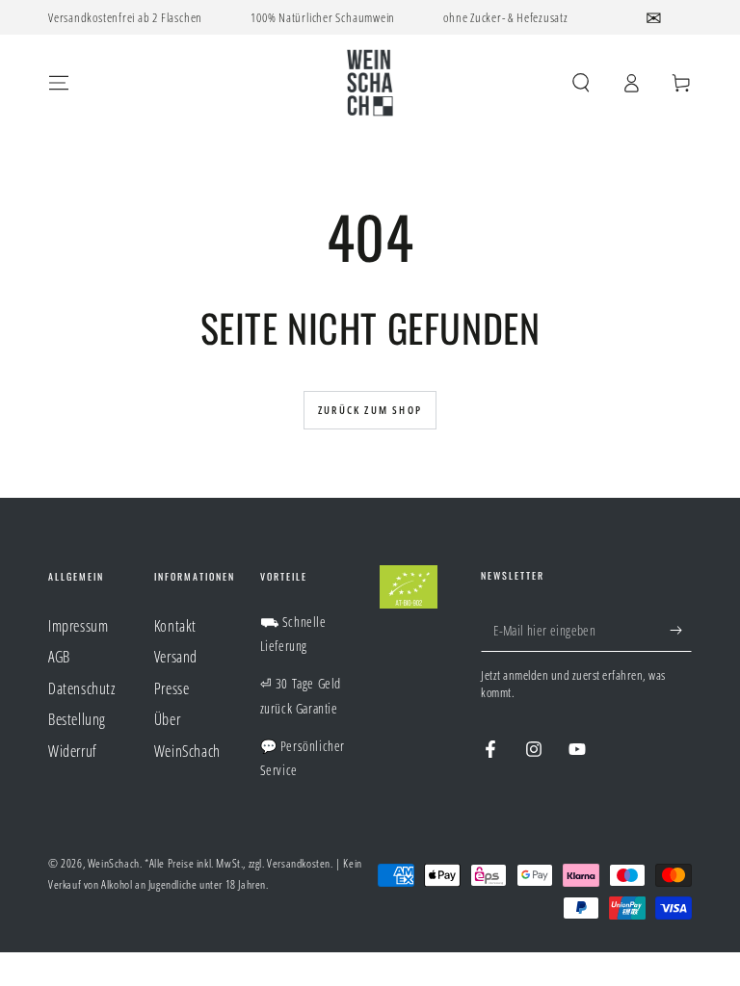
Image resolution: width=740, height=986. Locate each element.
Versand (176, 656)
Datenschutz (82, 688)
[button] (581, 83)
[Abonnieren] (681, 630)
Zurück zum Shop (370, 409)
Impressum (78, 625)
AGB (59, 656)
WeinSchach (114, 863)
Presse (172, 688)
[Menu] (59, 83)
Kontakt (175, 625)
